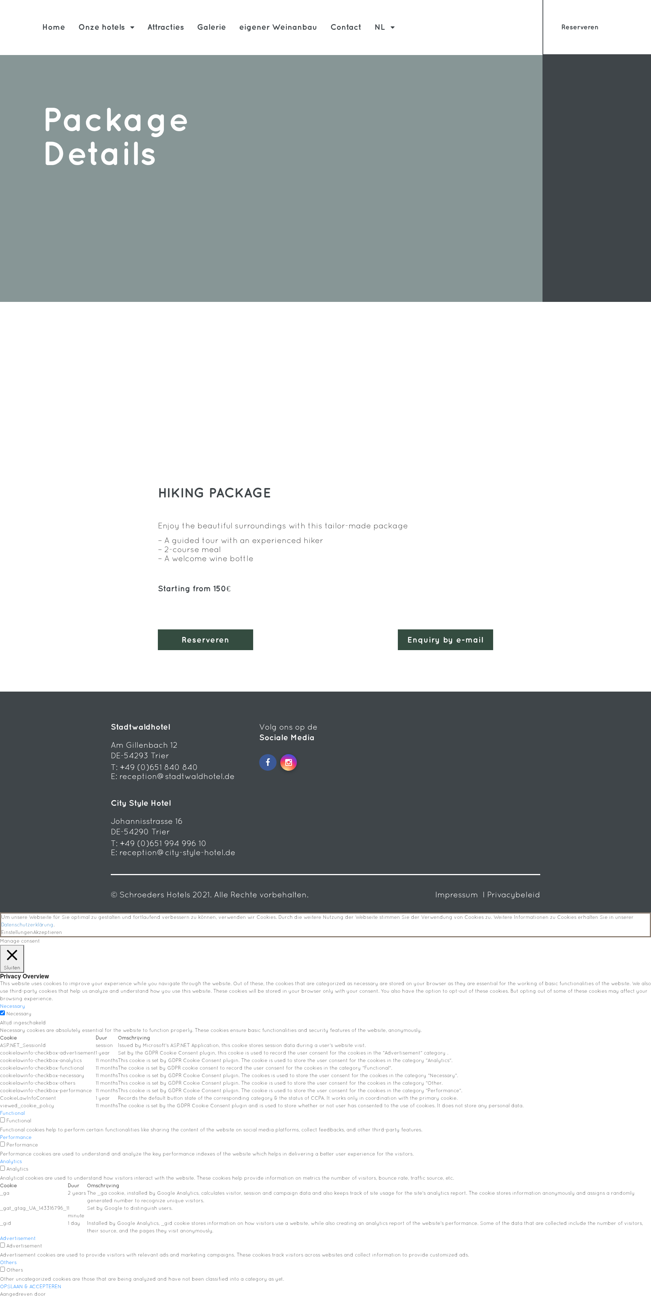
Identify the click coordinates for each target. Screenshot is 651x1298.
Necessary (19, 1013)
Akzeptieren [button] (47, 932)
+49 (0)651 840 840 (159, 767)
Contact (345, 27)
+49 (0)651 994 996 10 (163, 843)
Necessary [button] (12, 1006)
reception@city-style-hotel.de (177, 852)
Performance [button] (16, 1137)
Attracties (165, 27)
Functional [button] (12, 1113)
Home (53, 27)
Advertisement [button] (18, 1238)
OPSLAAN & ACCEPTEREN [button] (30, 1286)
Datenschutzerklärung (27, 925)
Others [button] (8, 1262)
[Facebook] (268, 762)
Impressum (457, 894)
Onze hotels (101, 27)
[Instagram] (288, 762)
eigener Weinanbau (278, 27)
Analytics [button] (11, 1161)
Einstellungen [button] (17, 932)
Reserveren (580, 27)
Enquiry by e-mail (445, 639)
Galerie (211, 27)
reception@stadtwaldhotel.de (177, 776)
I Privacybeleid (511, 894)
